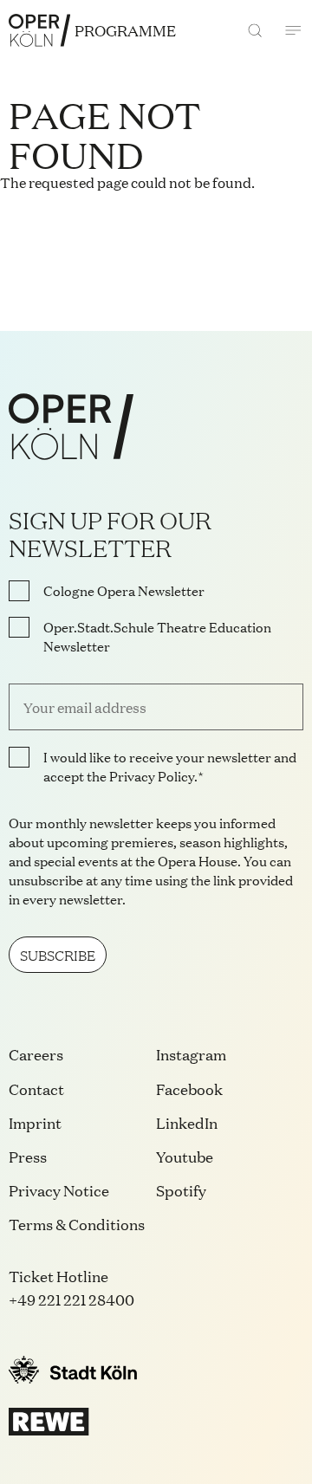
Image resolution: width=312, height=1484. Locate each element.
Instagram (191, 1054)
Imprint (35, 1122)
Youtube (184, 1156)
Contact (36, 1088)
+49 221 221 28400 (71, 1299)
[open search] (254, 30)
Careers (36, 1054)
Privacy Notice (59, 1190)
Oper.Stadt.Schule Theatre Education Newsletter (157, 637)
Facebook (189, 1088)
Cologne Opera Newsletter (124, 590)
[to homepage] (39, 30)
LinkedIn (187, 1122)
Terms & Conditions (77, 1224)
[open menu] (293, 30)
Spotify (181, 1190)
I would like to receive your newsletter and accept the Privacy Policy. (169, 767)
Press (28, 1156)
